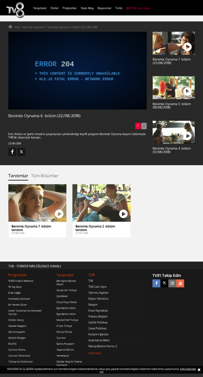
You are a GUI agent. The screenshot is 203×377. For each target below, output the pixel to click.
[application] (101, 188)
